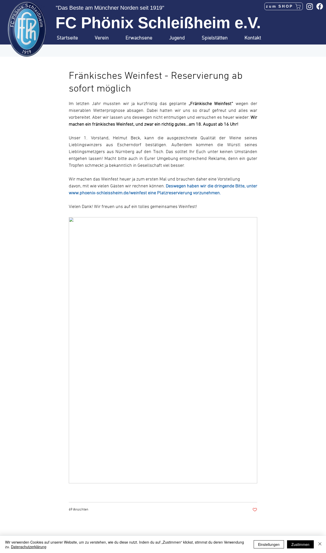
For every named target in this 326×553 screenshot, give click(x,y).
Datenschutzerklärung (28, 546)
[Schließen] (320, 544)
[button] (106, 38)
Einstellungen (269, 544)
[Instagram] (309, 6)
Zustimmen (300, 544)
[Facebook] (319, 6)
